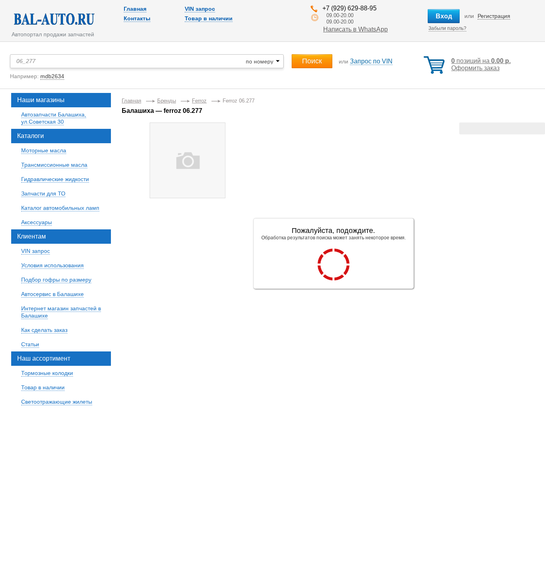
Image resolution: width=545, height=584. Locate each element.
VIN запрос (200, 9)
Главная (135, 9)
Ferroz (199, 101)
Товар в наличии (209, 18)
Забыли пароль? (447, 28)
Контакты (137, 18)
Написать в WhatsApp (355, 29)
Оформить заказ (475, 68)
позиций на (481, 60)
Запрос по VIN (371, 61)
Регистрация (494, 16)
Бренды (166, 101)
